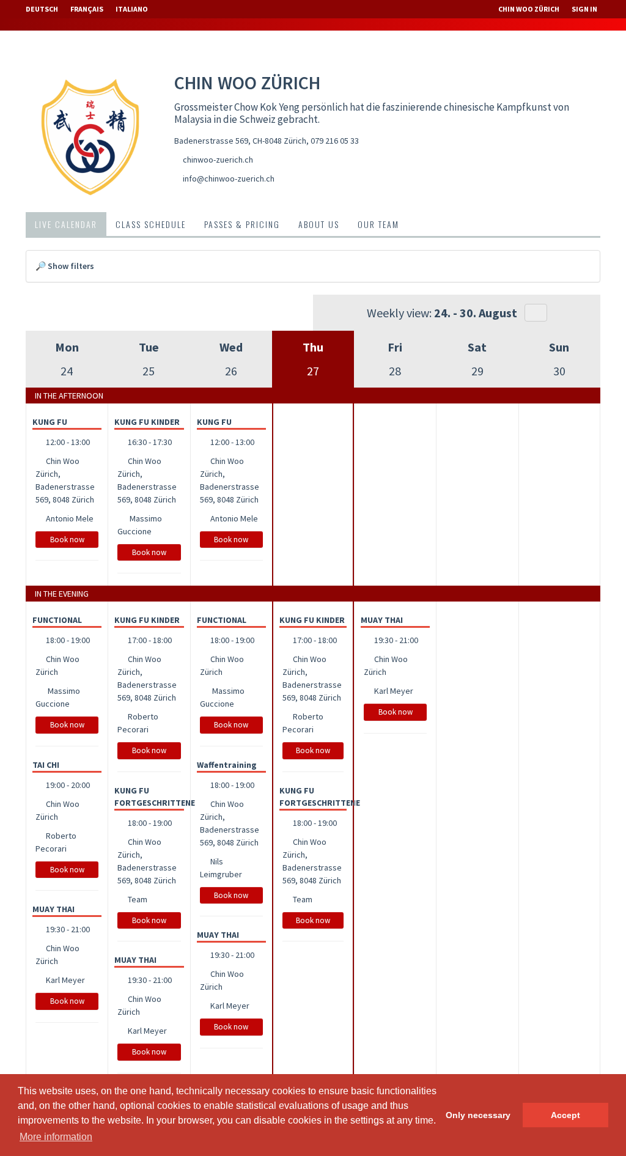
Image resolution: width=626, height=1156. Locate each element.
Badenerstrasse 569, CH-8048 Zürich (240, 140)
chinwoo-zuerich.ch (218, 159)
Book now (67, 539)
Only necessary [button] (478, 1115)
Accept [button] (565, 1115)
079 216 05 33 (335, 140)
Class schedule (151, 224)
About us (318, 224)
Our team (378, 224)
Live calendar (66, 224)
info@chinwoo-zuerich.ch (228, 178)
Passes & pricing (242, 224)
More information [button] (56, 1137)
